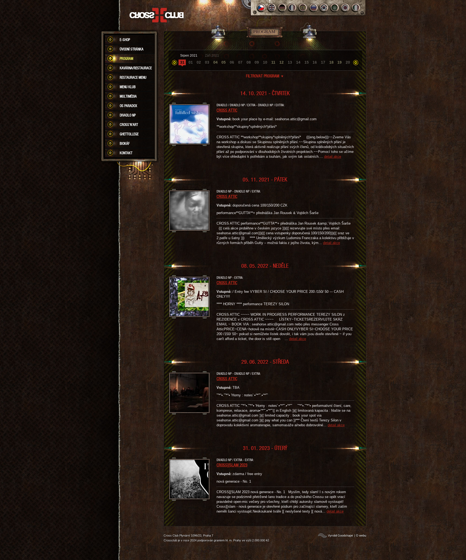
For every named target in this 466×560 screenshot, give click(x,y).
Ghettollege (129, 134)
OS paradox (128, 106)
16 (315, 62)
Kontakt (126, 153)
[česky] (261, 8)
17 (323, 62)
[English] (271, 8)
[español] (303, 8)
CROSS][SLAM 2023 (232, 464)
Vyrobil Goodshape (340, 535)
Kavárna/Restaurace (136, 68)
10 (265, 62)
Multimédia (128, 96)
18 (331, 62)
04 (215, 62)
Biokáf (125, 143)
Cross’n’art (129, 124)
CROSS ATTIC (227, 110)
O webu (361, 535)
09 (257, 62)
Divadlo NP (128, 115)
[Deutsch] (282, 8)
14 (298, 62)
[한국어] (324, 8)
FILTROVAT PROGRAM (265, 75)
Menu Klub (128, 87)
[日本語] (345, 8)
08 (248, 62)
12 (281, 62)
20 (348, 62)
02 (199, 62)
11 (273, 62)
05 (223, 62)
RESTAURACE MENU (133, 77)
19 (339, 62)
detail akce (332, 156)
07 (240, 62)
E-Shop (125, 39)
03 (207, 62)
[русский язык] (314, 8)
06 (232, 62)
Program (126, 58)
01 (191, 62)
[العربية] (335, 8)
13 (290, 62)
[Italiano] (356, 8)
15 (306, 62)
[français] (292, 8)
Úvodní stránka (131, 49)
